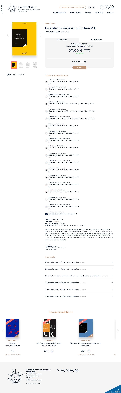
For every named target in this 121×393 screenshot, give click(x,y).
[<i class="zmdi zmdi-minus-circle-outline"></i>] (78, 61)
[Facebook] (58, 370)
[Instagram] (63, 370)
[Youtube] (76, 370)
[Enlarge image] (24, 38)
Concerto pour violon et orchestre (65, 262)
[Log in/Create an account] (107, 7)
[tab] (79, 262)
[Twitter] (67, 370)
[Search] (102, 7)
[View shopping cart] (111, 7)
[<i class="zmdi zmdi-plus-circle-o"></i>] (85, 61)
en (90, 7)
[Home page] (23, 12)
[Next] (41, 35)
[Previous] (3, 331)
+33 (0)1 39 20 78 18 (34, 383)
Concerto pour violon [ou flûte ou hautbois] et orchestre (76, 276)
